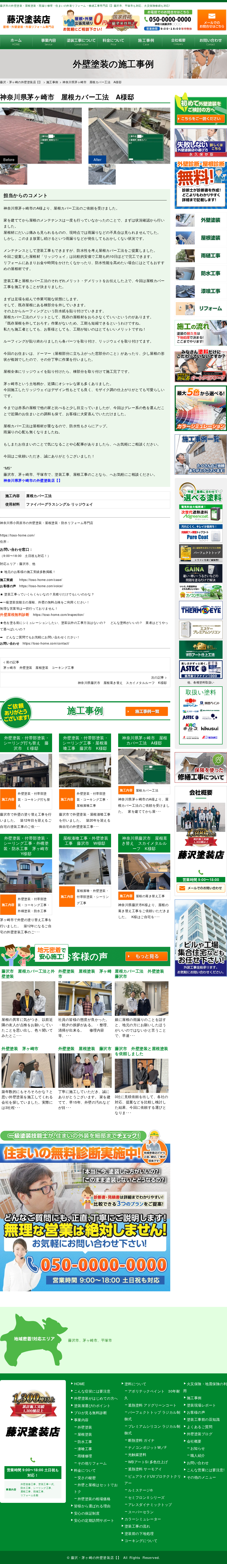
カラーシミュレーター (143, 1519)
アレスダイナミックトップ (150, 1504)
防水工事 (85, 1441)
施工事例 (146, 42)
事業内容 (48, 42)
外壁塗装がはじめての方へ (96, 1398)
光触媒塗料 (137, 1454)
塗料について (136, 1383)
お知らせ (197, 1448)
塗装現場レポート (201, 1405)
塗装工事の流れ (81, 42)
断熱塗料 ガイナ (141, 1440)
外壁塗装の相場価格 (94, 1498)
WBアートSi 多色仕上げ (148, 1461)
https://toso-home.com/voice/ (41, 586)
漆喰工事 (85, 1448)
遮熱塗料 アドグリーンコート (152, 1405)
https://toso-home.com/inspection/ (58, 614)
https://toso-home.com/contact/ (46, 643)
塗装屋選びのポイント (92, 1405)
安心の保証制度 (87, 1513)
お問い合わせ (211, 42)
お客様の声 (196, 1412)
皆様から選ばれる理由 (92, 1505)
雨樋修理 (85, 1455)
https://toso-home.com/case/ (40, 579)
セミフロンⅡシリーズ (146, 1497)
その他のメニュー (201, 1477)
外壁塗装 (85, 1427)
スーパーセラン (141, 1511)
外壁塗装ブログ (200, 1433)
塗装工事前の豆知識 (203, 1419)
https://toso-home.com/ (17, 535)
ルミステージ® (140, 1490)
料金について (113, 42)
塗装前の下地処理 (139, 1533)
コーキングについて (141, 1540)
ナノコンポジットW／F (147, 1447)
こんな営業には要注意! (206, 1469)
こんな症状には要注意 (92, 1391)
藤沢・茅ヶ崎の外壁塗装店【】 (96, 1557)
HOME (16, 42)
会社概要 (178, 42)
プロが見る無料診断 (90, 1412)
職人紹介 (197, 1455)
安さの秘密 (87, 1477)
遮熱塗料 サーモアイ (145, 1468)
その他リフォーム (92, 1463)
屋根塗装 (85, 1434)
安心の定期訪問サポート (94, 1520)
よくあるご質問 (200, 1426)
